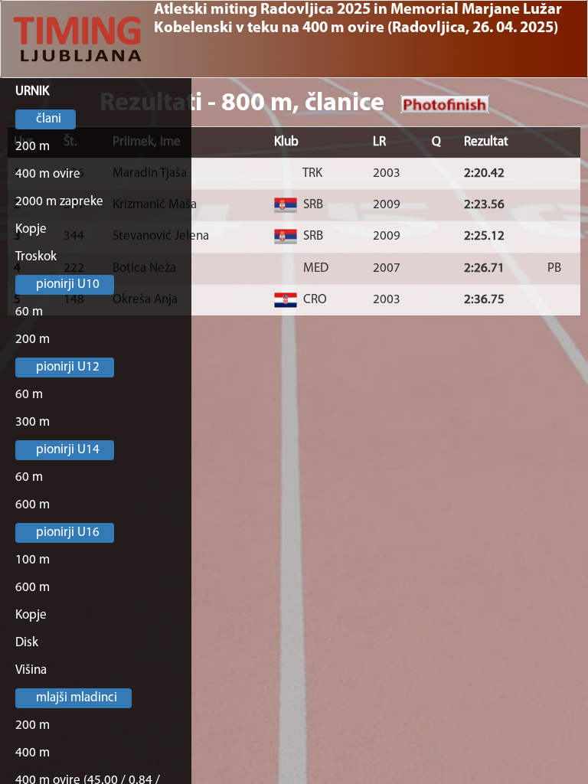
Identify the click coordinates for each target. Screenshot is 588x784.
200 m (32, 146)
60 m (29, 311)
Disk (26, 642)
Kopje (31, 229)
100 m (32, 560)
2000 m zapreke (59, 201)
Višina (31, 670)
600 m (32, 504)
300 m (32, 422)
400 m (32, 753)
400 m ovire (47, 174)
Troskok (36, 256)
